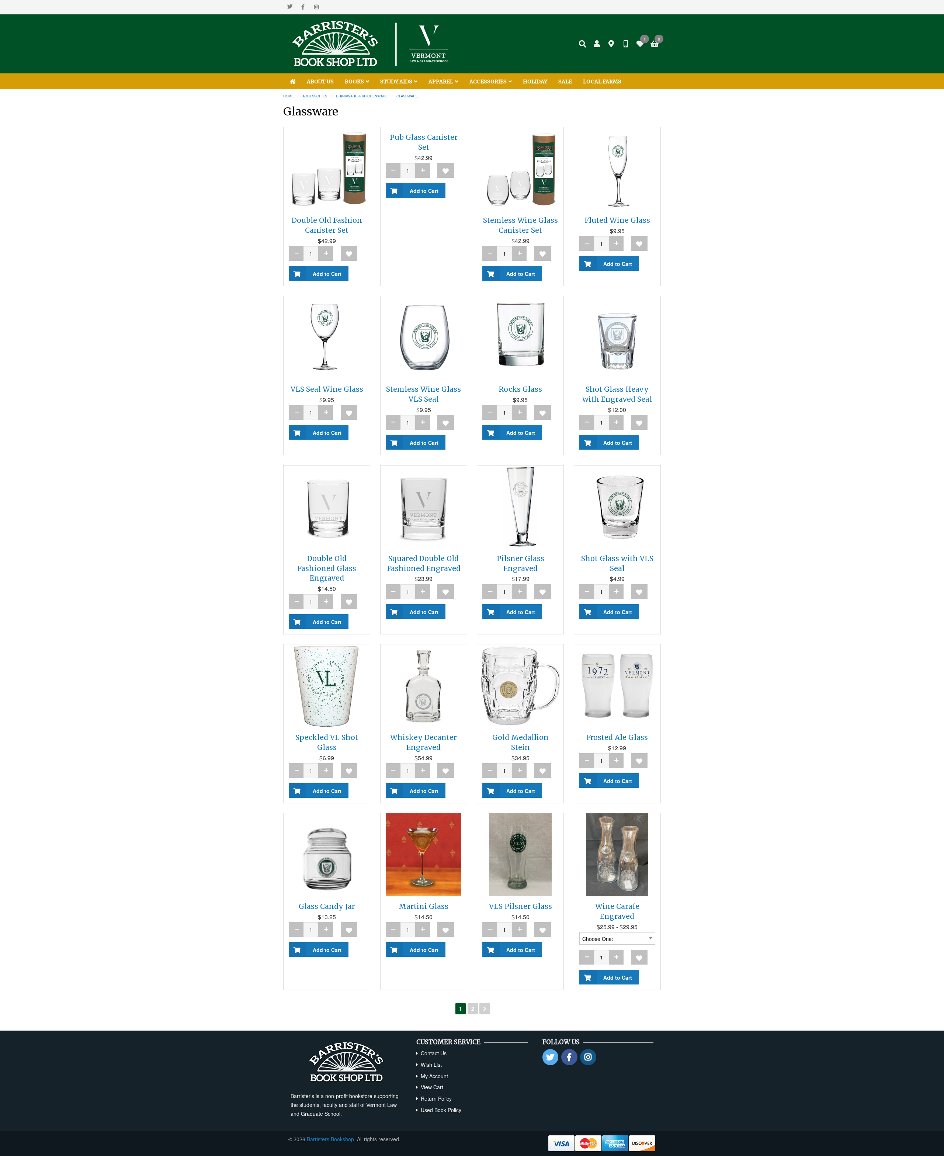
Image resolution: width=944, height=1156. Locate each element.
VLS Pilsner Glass (520, 906)
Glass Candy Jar (327, 906)
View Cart (432, 1087)
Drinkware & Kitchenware (362, 95)
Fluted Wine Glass (617, 220)
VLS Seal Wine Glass (327, 389)
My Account (434, 1076)
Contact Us (434, 1053)
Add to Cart (325, 273)
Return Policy (436, 1098)
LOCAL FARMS (602, 81)
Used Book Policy (441, 1110)
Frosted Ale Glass (617, 737)
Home (288, 95)
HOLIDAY (535, 81)
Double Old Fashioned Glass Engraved (326, 568)
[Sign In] (597, 44)
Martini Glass (423, 906)
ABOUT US (320, 81)
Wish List (431, 1064)
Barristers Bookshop (330, 1139)
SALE (565, 81)
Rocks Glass (520, 389)
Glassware (407, 95)
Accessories (314, 95)
